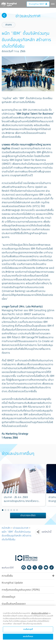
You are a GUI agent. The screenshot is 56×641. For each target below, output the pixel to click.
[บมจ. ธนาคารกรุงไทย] (9, 3)
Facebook (23, 567)
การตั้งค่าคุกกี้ (28, 629)
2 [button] (5, 510)
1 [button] (2, 510)
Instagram (40, 567)
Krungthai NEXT (36, 4)
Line (29, 567)
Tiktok (51, 567)
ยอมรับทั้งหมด (28, 636)
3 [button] (8, 510)
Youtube (46, 567)
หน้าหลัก (6, 528)
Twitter (35, 567)
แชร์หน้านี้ (46, 532)
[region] (28, 623)
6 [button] (17, 510)
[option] (23, 485)
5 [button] (14, 510)
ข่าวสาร (8, 24)
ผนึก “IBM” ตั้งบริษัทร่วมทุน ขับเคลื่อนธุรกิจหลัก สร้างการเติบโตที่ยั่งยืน (16, 535)
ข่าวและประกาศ (20, 528)
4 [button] (11, 510)
